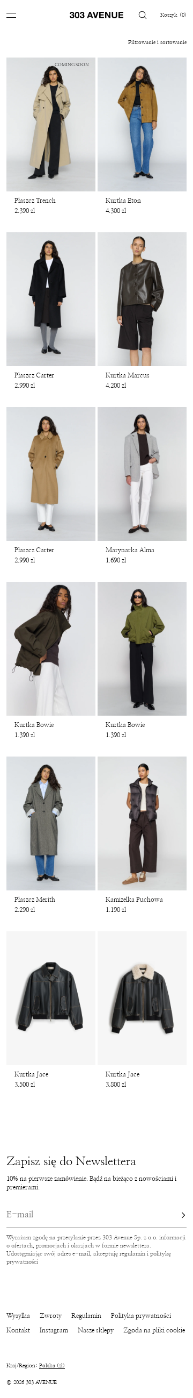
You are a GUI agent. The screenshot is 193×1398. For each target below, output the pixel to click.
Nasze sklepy (96, 1330)
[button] (142, 15)
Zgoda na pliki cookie (154, 1330)
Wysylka (18, 1316)
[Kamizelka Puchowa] (142, 823)
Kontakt (18, 1330)
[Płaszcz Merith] (50, 823)
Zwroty (51, 1316)
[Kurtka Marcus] (142, 299)
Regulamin (86, 1316)
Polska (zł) (52, 1365)
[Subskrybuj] (173, 1215)
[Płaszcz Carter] (50, 299)
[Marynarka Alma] (142, 474)
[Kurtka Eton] (142, 124)
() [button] (173, 15)
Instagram (54, 1330)
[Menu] (19, 15)
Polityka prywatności (141, 1316)
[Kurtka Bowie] (50, 649)
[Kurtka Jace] (50, 998)
